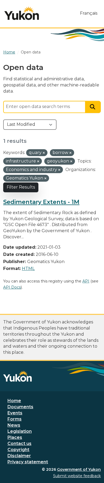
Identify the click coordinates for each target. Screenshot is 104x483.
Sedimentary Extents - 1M (41, 201)
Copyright (18, 449)
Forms (14, 419)
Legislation (19, 431)
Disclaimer (19, 455)
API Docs (12, 287)
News (13, 425)
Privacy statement (27, 461)
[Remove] (44, 153)
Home (14, 400)
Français (88, 13)
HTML (28, 268)
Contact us (19, 443)
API (85, 281)
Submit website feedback (77, 475)
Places (14, 437)
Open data (31, 52)
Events (14, 412)
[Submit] (93, 107)
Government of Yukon (79, 469)
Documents (20, 406)
